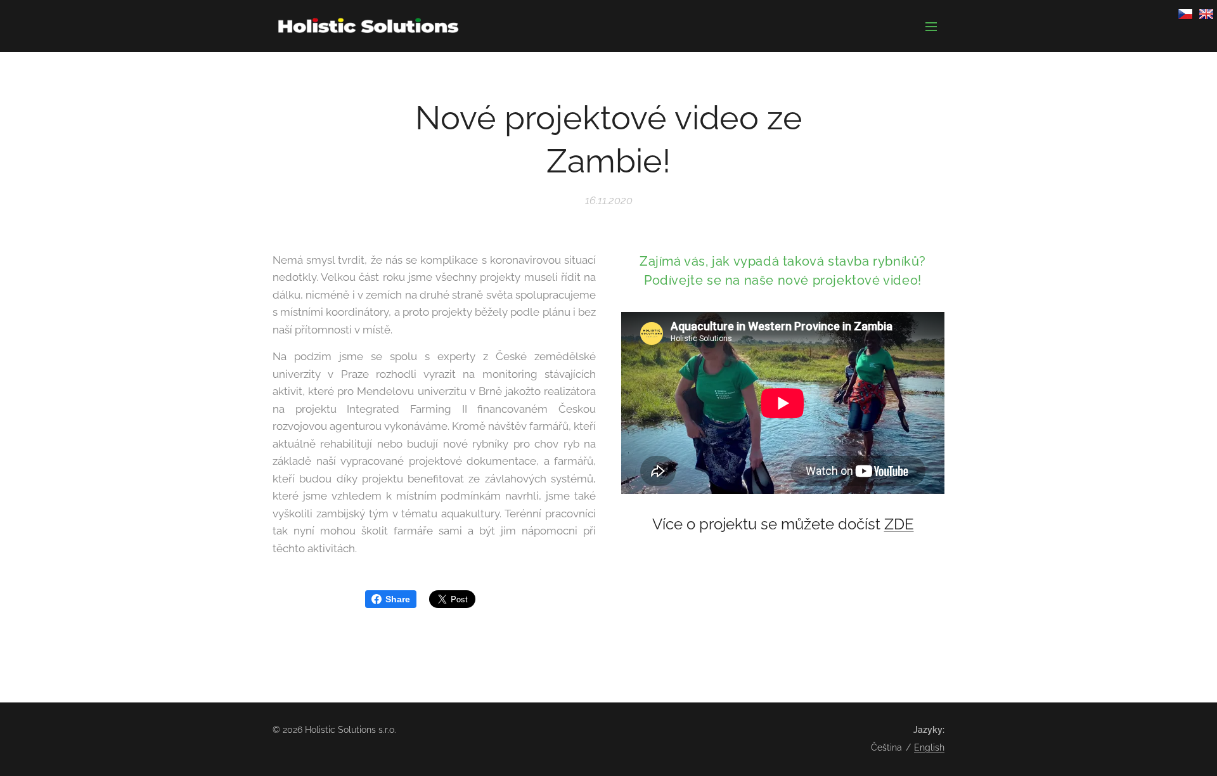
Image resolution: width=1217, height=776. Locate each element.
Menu (934, 26)
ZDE (899, 524)
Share (397, 599)
